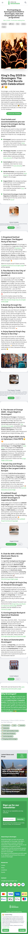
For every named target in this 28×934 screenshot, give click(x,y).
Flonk (12, 199)
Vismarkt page (6, 609)
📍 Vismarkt (21, 725)
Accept (22, 930)
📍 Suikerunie (5, 728)
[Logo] (14, 2)
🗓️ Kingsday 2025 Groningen (9, 739)
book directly (17, 165)
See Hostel (11, 227)
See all (18, 227)
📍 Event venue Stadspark (8, 733)
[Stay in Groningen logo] (14, 906)
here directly (7, 158)
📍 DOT (14, 725)
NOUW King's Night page (9, 579)
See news (22, 756)
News (2, 867)
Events (3, 872)
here (23, 143)
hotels (3, 865)
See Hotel (11, 397)
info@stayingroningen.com (9, 881)
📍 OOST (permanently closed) (10, 730)
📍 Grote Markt (6, 725)
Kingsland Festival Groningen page (12, 265)
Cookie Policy (5, 926)
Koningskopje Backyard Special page (13, 636)
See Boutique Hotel (11, 544)
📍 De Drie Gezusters (7, 736)
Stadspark (18, 248)
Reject (5, 930)
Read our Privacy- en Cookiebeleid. (12, 824)
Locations (4, 870)
